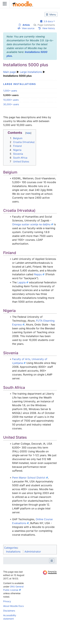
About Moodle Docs (13, 606)
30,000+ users (11, 104)
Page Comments (46, 24)
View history (48, 28)
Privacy (7, 601)
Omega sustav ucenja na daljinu (31, 224)
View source (28, 28)
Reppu (38, 274)
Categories (10, 547)
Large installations (31, 71)
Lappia (21, 282)
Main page (9, 71)
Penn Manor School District (28, 477)
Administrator (32, 551)
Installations (13, 551)
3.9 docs (47, 21)
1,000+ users (10, 90)
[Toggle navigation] (4, 4)
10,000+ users (11, 99)
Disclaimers (9, 610)
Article (26, 24)
